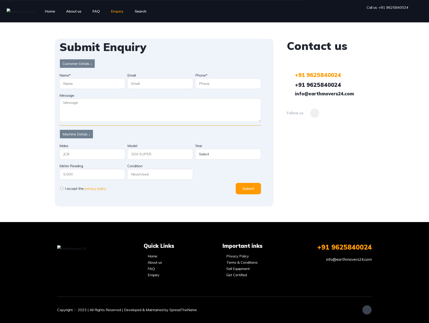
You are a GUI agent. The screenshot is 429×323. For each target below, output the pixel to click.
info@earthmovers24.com (349, 259)
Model (132, 145)
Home (50, 11)
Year (198, 145)
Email (131, 75)
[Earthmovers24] (21, 11)
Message (66, 95)
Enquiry (117, 11)
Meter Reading (71, 166)
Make (63, 145)
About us (73, 11)
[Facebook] (314, 113)
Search (140, 11)
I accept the (85, 188)
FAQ (96, 11)
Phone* (201, 75)
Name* (65, 75)
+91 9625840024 (344, 247)
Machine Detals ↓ (76, 134)
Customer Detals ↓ (77, 63)
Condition (135, 166)
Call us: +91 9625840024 (387, 7)
